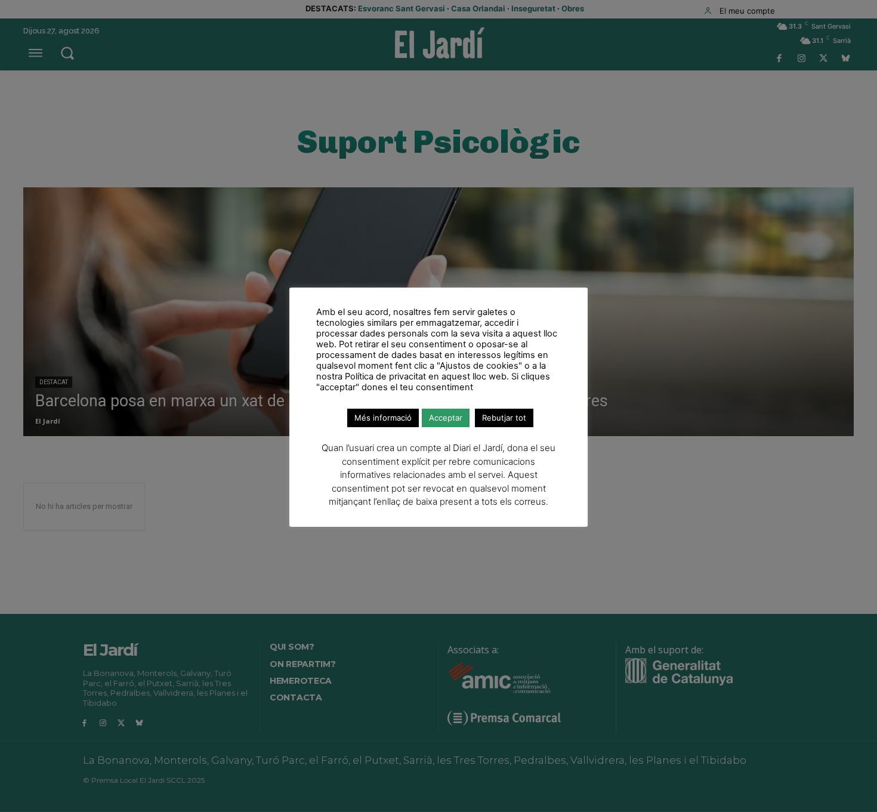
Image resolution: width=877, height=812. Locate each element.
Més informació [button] (383, 417)
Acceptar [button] (445, 417)
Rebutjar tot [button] (504, 417)
